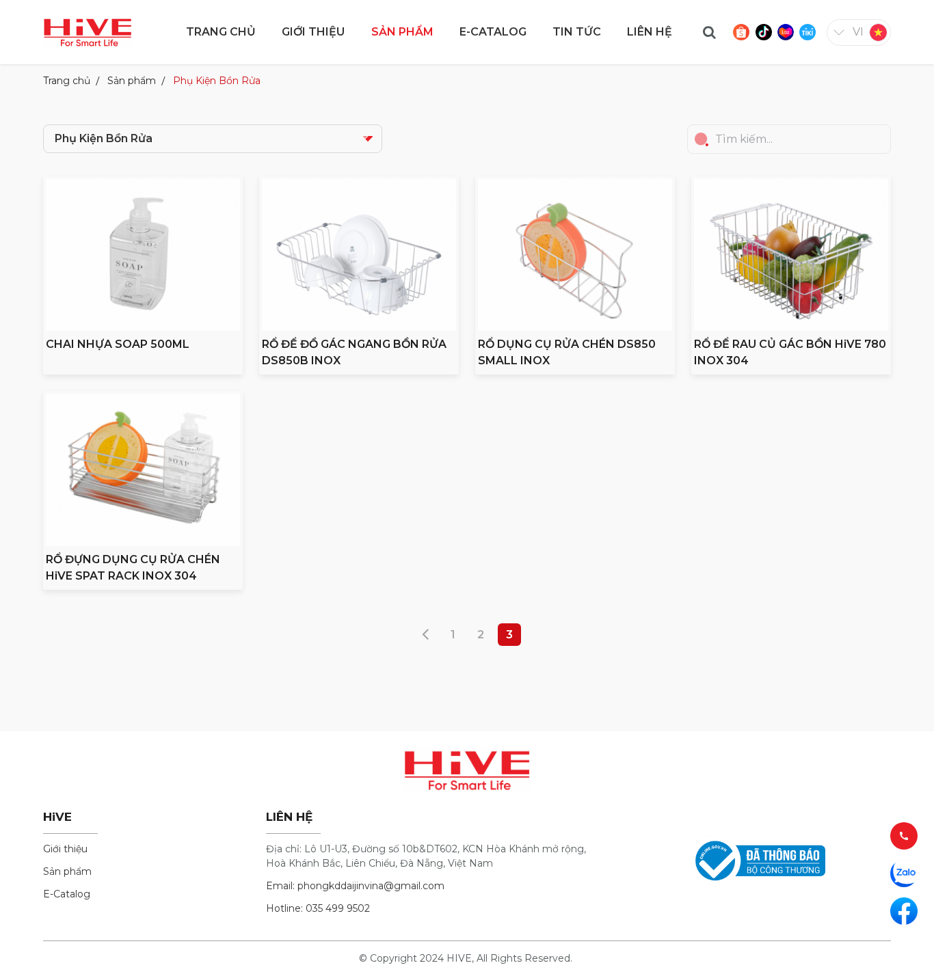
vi (858, 31)
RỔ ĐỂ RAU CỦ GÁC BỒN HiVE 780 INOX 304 (790, 352)
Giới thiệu (65, 849)
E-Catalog (66, 894)
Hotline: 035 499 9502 (318, 908)
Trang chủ (66, 80)
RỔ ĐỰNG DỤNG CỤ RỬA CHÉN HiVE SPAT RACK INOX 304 (133, 567)
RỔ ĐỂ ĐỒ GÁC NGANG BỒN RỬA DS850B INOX (354, 352)
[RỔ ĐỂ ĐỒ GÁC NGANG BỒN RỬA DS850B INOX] (359, 254)
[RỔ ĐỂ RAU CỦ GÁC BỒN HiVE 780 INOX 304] (791, 254)
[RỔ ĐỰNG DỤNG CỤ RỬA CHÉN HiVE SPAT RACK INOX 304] (143, 470)
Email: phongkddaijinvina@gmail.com (355, 886)
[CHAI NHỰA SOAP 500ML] (143, 254)
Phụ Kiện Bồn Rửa (217, 80)
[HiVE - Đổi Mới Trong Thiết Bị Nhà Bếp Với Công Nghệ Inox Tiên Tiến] (87, 31)
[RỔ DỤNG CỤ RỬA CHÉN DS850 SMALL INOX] (575, 254)
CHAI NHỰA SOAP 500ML (117, 344)
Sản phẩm (131, 80)
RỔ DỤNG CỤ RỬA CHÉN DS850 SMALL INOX (567, 352)
